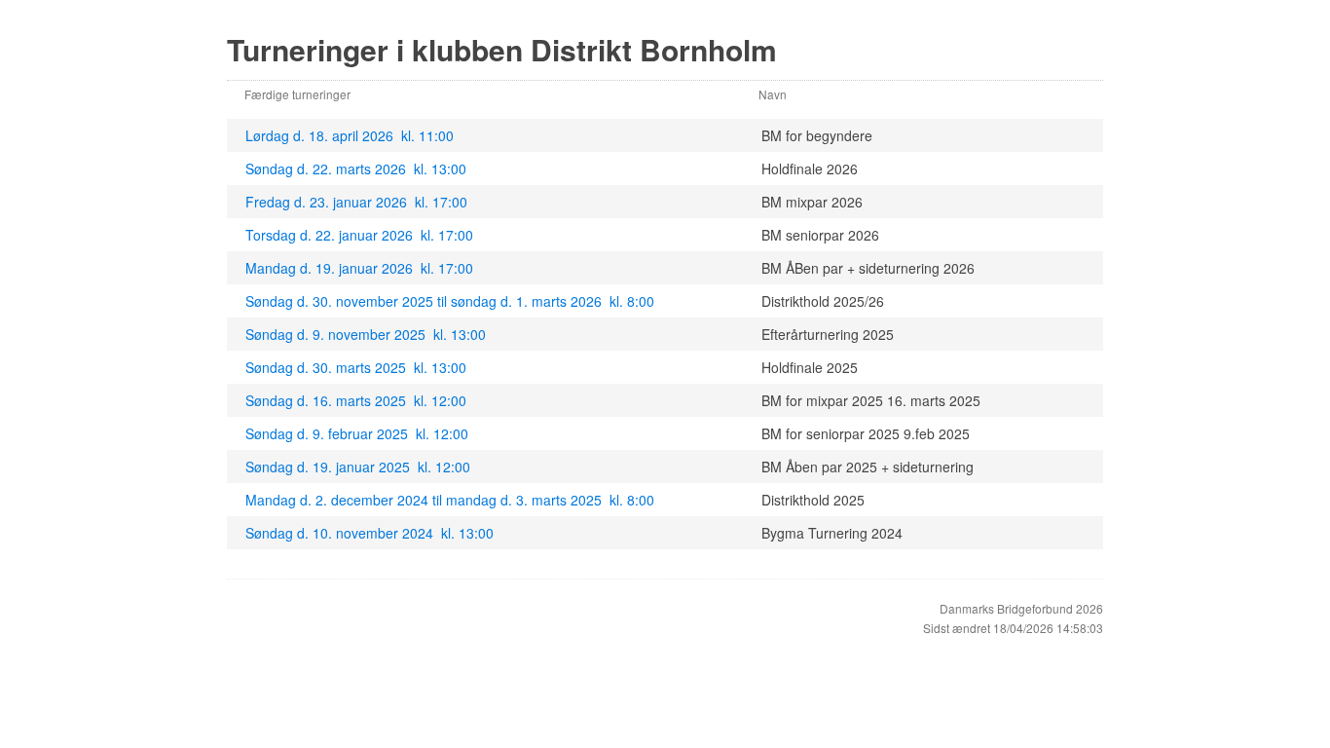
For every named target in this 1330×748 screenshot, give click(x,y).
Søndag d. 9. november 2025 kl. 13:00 (365, 334)
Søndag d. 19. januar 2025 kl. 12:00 (357, 466)
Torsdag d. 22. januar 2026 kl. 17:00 (359, 234)
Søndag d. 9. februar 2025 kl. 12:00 (356, 433)
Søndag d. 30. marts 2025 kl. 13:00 (355, 367)
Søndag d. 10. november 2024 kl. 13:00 (369, 532)
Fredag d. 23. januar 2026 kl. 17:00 (356, 201)
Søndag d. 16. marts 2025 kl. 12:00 (355, 400)
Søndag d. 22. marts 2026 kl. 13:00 (355, 168)
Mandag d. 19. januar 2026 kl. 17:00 (359, 268)
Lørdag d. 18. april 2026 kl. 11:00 (349, 135)
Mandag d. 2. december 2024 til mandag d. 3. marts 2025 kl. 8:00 (449, 499)
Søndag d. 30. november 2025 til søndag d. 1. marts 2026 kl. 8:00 (449, 301)
